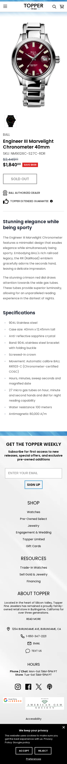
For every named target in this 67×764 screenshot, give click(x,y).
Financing (34, 581)
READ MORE (33, 619)
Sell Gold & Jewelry (33, 574)
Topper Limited (34, 539)
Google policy (21, 742)
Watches (33, 512)
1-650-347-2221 (36, 636)
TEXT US (36, 651)
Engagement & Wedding (33, 532)
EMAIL (36, 643)
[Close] (64, 727)
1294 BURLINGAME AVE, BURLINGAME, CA (36, 629)
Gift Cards (33, 546)
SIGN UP (33, 484)
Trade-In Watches (33, 567)
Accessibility (34, 719)
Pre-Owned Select (33, 519)
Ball (6, 134)
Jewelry (33, 526)
